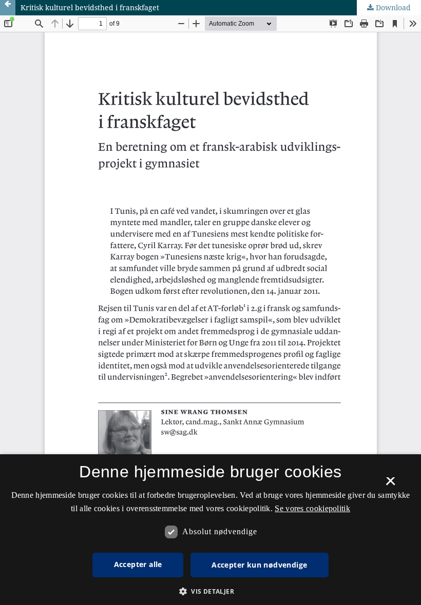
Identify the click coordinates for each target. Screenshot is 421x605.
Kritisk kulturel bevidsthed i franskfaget (90, 7)
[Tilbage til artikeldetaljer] (7, 7)
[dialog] (210, 529)
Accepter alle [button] (138, 564)
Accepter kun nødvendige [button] (259, 565)
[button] (210, 591)
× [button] (390, 484)
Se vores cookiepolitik (312, 508)
